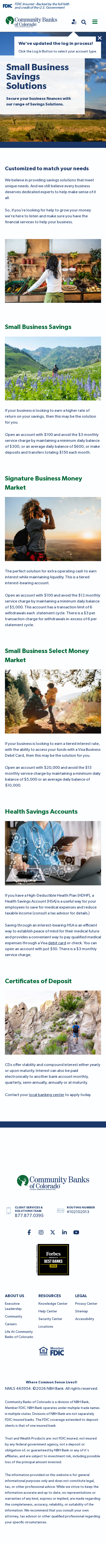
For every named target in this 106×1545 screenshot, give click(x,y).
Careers (11, 1324)
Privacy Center (86, 1303)
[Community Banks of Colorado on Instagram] (41, 1232)
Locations (45, 1326)
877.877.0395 (29, 1216)
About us (14, 1296)
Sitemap (81, 1311)
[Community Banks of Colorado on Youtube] (76, 1232)
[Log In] (74, 22)
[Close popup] (99, 38)
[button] (83, 21)
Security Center (50, 1319)
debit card (57, 943)
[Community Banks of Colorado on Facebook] (29, 1232)
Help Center (47, 1311)
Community (13, 1316)
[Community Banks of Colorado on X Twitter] (53, 1232)
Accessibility (84, 1319)
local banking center (46, 1095)
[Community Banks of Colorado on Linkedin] (64, 1232)
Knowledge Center (53, 1303)
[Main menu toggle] (95, 22)
